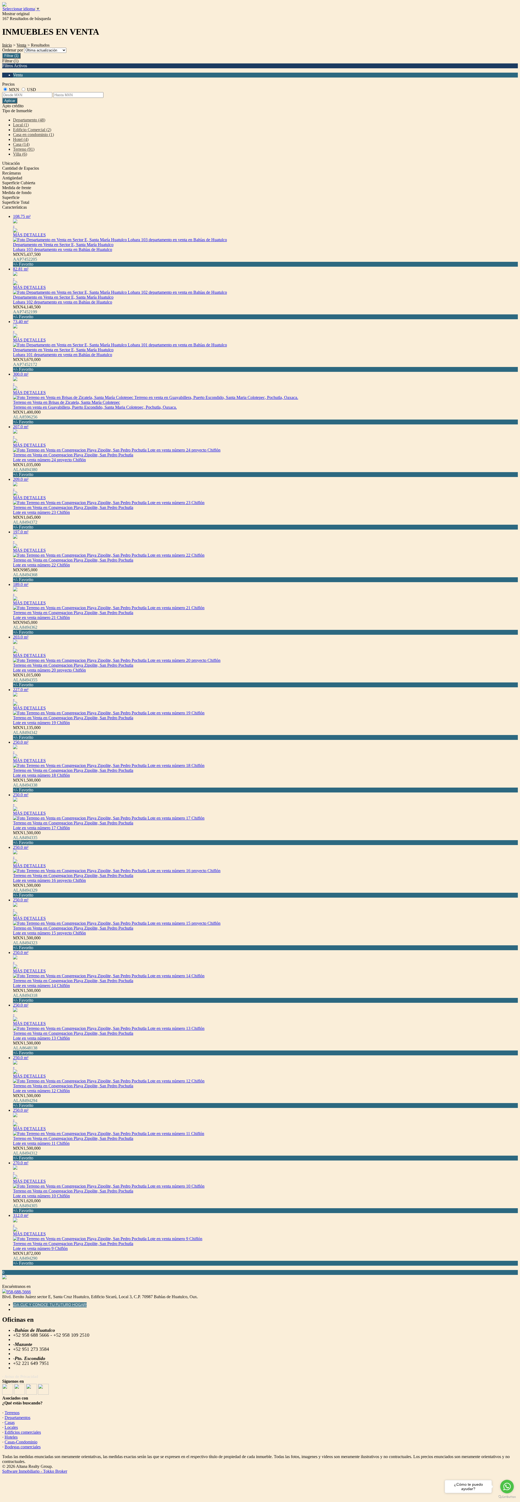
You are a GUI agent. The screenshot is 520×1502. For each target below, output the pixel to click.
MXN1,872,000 (27, 1258)
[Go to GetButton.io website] (507, 1496)
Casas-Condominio (21, 1442)
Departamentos (17, 1417)
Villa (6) (20, 154)
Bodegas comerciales (23, 1447)
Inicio (7, 45)
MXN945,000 (25, 627)
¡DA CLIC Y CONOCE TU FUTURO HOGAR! (50, 1304)
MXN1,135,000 (27, 732)
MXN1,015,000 (27, 680)
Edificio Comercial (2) (32, 129)
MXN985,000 (25, 575)
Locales (11, 1427)
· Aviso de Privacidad (20, 1376)
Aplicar (9, 101)
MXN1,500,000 (27, 785)
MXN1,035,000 (27, 469)
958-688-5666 (18, 1292)
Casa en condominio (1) (33, 134)
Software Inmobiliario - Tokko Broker (34, 1471)
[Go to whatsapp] (507, 1486)
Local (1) (21, 125)
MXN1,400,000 (27, 417)
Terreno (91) (23, 149)
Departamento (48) (29, 120)
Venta (21, 45)
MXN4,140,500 (27, 312)
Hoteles (11, 1437)
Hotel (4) (20, 139)
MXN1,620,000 (27, 1205)
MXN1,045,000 (27, 522)
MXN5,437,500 (27, 259)
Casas (10, 1422)
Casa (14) (21, 144)
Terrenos (12, 1412)
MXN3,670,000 (27, 364)
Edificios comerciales (23, 1432)
